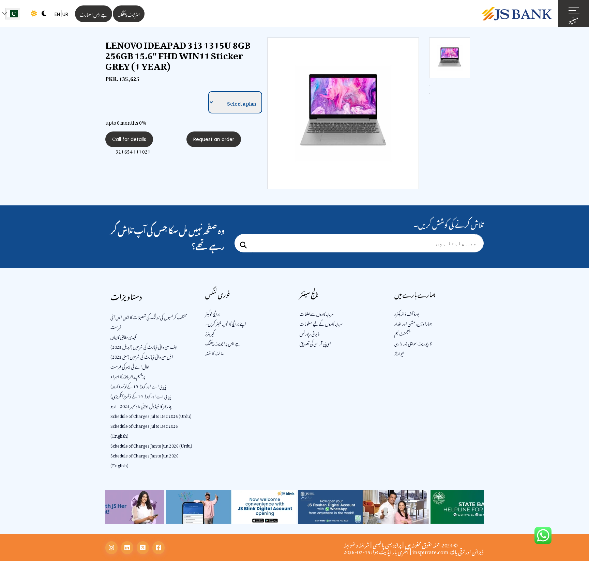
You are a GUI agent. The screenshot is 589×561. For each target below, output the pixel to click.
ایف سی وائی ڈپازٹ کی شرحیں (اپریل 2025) (144, 346)
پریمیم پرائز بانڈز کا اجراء (127, 376)
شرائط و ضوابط (356, 543)
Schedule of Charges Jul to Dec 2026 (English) (144, 430)
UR (65, 14)
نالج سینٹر (309, 293)
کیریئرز (209, 333)
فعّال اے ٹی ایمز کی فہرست (130, 366)
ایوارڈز (399, 352)
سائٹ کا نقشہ (214, 352)
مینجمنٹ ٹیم (402, 333)
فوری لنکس (217, 293)
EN (57, 14)
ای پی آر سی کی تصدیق (315, 343)
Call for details (129, 139)
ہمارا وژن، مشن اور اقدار (413, 323)
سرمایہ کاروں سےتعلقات (317, 313)
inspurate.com (430, 550)
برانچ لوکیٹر (212, 313)
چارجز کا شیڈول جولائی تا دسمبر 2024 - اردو (140, 405)
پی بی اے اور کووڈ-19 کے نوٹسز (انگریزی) (140, 395)
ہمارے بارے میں (415, 293)
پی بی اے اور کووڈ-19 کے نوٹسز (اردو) (138, 385)
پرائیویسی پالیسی (387, 543)
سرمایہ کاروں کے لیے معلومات (321, 323)
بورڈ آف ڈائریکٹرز (406, 313)
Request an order (213, 139)
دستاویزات (126, 295)
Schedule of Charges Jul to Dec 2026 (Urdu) (150, 415)
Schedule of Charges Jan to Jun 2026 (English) (144, 460)
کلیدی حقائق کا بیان (123, 336)
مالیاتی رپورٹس (310, 333)
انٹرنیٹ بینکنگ (129, 13)
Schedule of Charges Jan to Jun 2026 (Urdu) (151, 445)
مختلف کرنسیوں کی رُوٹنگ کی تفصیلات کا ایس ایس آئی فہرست (148, 321)
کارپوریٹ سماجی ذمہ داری (413, 343)
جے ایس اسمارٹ (93, 13)
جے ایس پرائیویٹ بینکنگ (223, 343)
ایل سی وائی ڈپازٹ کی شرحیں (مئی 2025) (141, 356)
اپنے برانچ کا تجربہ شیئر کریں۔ (225, 323)
